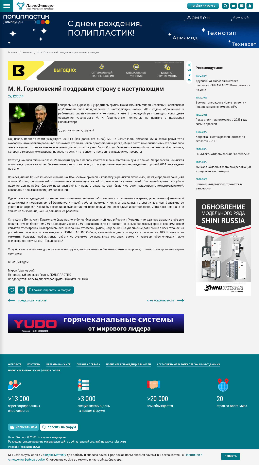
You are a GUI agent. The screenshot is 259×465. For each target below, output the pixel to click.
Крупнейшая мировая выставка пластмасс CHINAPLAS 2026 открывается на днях (223, 85)
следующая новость (160, 300)
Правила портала (88, 364)
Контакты (33, 364)
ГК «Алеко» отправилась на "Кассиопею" (223, 154)
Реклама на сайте (58, 364)
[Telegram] (189, 75)
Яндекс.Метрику (54, 455)
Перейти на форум (203, 5)
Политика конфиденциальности (128, 364)
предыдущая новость (32, 300)
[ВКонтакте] (189, 70)
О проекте (14, 364)
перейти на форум (62, 427)
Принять (231, 456)
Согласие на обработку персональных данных (188, 364)
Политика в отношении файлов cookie (34, 370)
